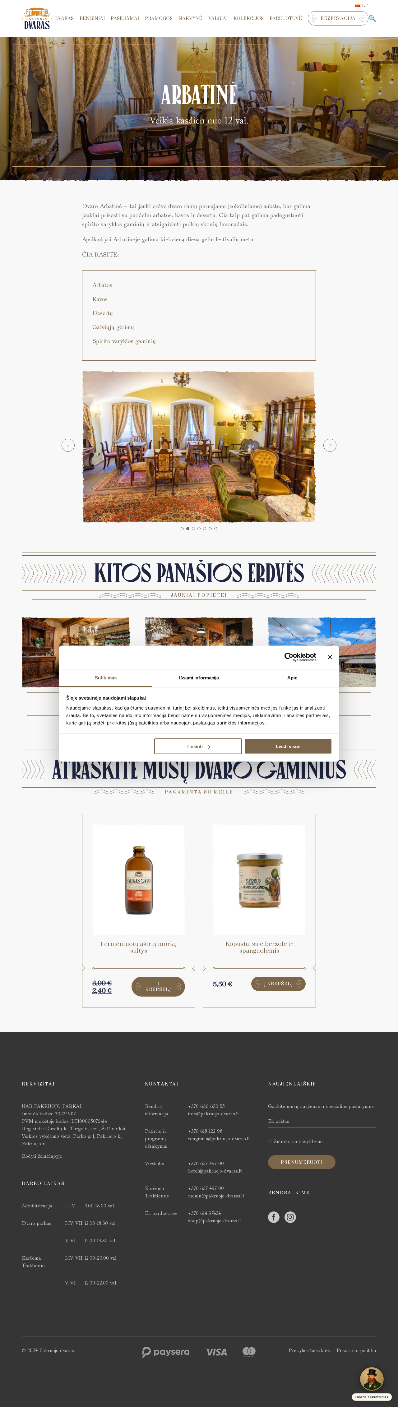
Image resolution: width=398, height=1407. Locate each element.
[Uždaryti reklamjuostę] (330, 657)
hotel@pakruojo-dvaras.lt (215, 1170)
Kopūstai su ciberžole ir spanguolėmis (259, 947)
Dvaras (64, 18)
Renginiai (92, 18)
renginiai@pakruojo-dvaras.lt (219, 1138)
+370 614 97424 (204, 1213)
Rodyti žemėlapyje (42, 1155)
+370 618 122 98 (205, 1131)
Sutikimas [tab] (106, 677)
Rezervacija (338, 18)
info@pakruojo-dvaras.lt (213, 1113)
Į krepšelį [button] (158, 986)
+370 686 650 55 (206, 1106)
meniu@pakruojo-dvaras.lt (216, 1195)
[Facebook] (274, 1217)
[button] (182, 528)
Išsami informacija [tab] (199, 677)
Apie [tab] (292, 677)
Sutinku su (299, 1141)
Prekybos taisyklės (309, 1350)
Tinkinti (195, 746)
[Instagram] (290, 1217)
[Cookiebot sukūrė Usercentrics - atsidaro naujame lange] (289, 657)
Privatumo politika (356, 1350)
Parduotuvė (286, 18)
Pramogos (159, 18)
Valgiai (218, 18)
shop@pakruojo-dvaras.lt (214, 1220)
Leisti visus (288, 746)
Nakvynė (190, 18)
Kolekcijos (249, 18)
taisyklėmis (311, 1141)
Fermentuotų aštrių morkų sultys (139, 947)
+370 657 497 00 (206, 1163)
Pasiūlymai (125, 18)
